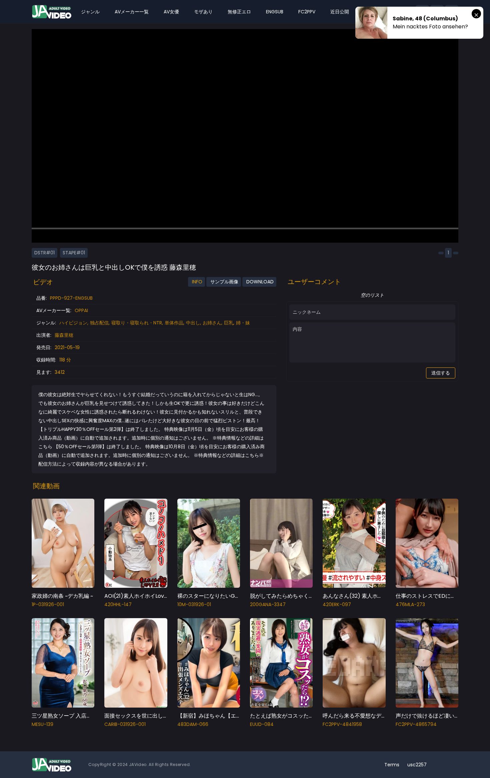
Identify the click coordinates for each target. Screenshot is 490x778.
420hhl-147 (118, 604)
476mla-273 (410, 604)
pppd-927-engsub (71, 298)
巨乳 (228, 322)
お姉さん (212, 322)
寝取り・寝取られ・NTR (136, 322)
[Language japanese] (441, 764)
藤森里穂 (64, 335)
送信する (440, 372)
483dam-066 (192, 724)
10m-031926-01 (194, 604)
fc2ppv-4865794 (416, 724)
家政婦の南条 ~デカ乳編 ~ (62, 596)
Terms (391, 764)
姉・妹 (243, 322)
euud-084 (262, 724)
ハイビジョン (73, 322)
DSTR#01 (44, 252)
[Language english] (451, 764)
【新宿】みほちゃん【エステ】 (214, 716)
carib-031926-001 (125, 724)
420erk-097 (337, 604)
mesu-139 (42, 724)
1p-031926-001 (48, 604)
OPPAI (81, 310)
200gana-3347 (268, 604)
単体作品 (174, 322)
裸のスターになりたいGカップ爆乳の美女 (227, 596)
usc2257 (417, 764)
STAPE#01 (74, 252)
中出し (193, 322)
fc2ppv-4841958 (342, 724)
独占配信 (99, 322)
